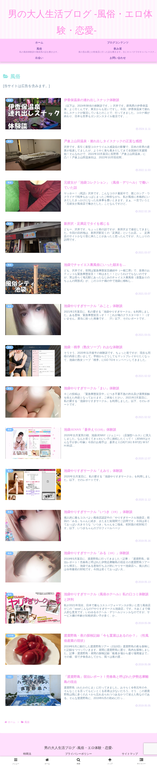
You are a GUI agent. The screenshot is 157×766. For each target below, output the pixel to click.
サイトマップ (130, 753)
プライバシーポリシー (78, 753)
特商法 (27, 753)
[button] (145, 595)
